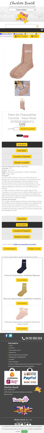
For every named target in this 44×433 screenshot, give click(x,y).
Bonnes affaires (7, 34)
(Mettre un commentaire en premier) (25, 244)
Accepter (24, 431)
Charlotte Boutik (22, 3)
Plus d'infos (22, 280)
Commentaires (9, 249)
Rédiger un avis (34, 249)
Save (26, 136)
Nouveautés (19, 34)
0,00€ (35, 36)
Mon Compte (22, 36)
